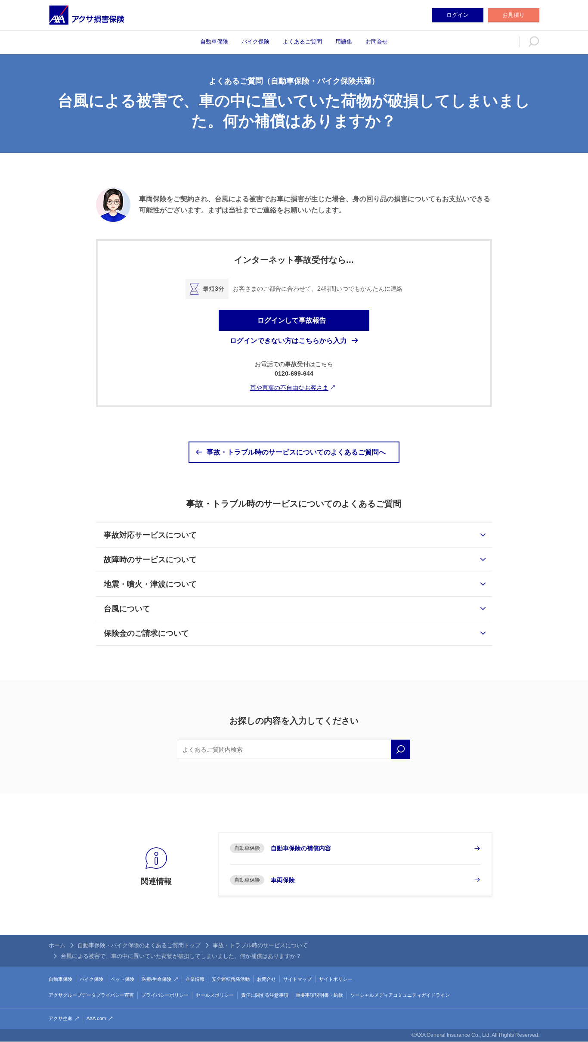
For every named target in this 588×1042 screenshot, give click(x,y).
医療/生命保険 (156, 979)
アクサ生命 (60, 1018)
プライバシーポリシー (165, 995)
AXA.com (96, 1018)
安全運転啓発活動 (231, 979)
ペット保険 (122, 979)
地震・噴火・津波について (150, 584)
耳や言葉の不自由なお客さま (289, 387)
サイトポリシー (335, 979)
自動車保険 (214, 41)
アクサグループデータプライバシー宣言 (91, 995)
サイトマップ (297, 979)
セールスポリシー (215, 995)
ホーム (57, 945)
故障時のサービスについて (150, 559)
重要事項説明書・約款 (319, 995)
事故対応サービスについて (150, 535)
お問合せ (376, 41)
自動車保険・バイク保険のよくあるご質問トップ (139, 945)
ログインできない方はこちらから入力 (288, 340)
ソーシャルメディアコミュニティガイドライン (400, 995)
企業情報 (195, 979)
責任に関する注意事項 (264, 995)
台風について (127, 608)
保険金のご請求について (146, 633)
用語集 (343, 41)
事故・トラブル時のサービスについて (260, 945)
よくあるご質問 (302, 41)
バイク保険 (255, 41)
